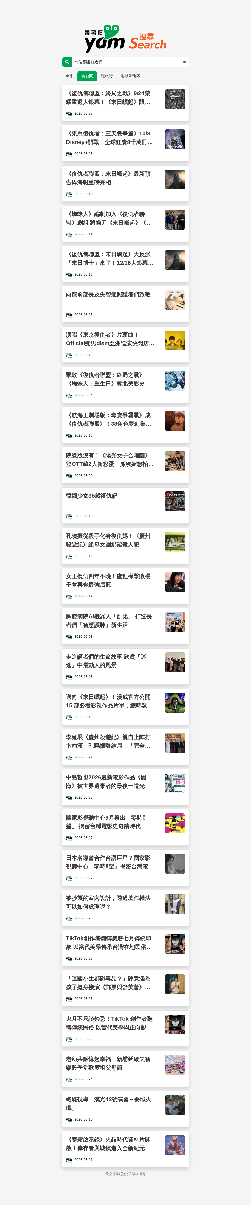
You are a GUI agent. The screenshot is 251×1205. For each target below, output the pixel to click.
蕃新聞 (87, 76)
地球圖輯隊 (130, 76)
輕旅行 (107, 76)
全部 (70, 76)
